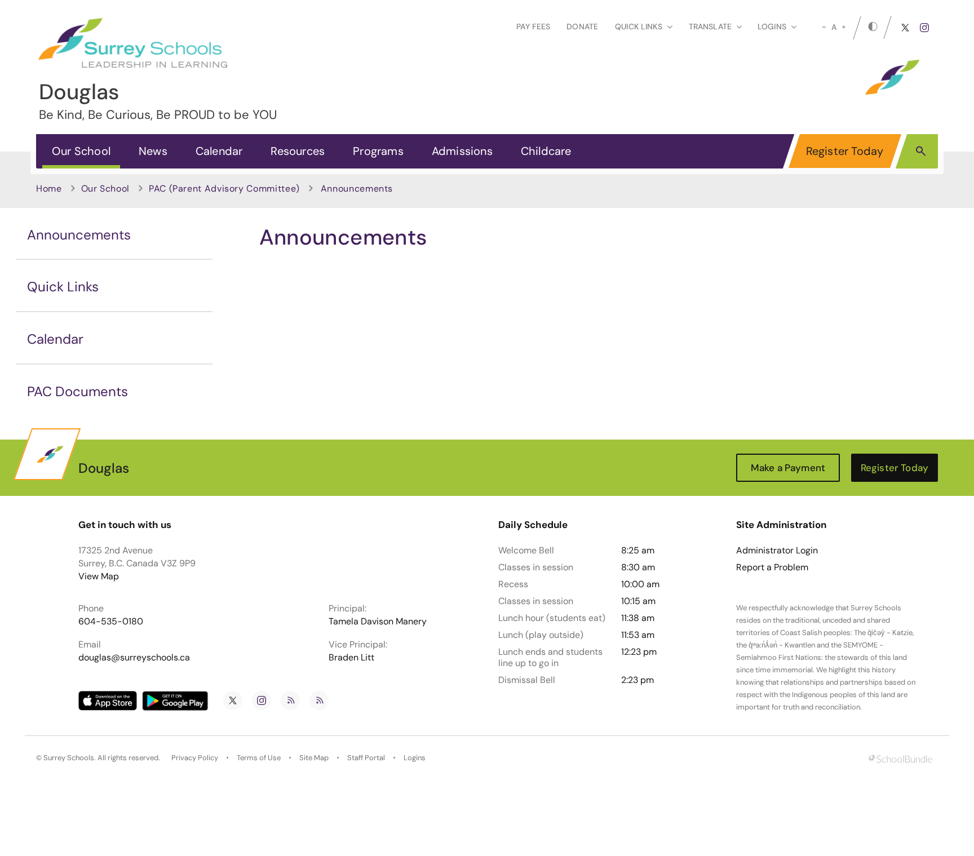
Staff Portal (366, 757)
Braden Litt (351, 657)
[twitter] (905, 27)
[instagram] (924, 27)
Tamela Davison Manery (378, 621)
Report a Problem (772, 567)
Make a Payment (788, 468)
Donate (582, 26)
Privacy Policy (194, 757)
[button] (921, 150)
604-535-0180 (110, 621)
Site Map (314, 757)
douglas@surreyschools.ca (134, 657)
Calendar (219, 151)
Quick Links (63, 286)
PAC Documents (77, 391)
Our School (81, 151)
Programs (378, 151)
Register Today (845, 151)
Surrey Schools (68, 757)
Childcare (546, 151)
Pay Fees (533, 26)
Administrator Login (777, 550)
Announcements (79, 234)
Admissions (462, 151)
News (153, 151)
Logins (415, 757)
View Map (98, 576)
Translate (710, 26)
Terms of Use (259, 757)
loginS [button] (772, 26)
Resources (298, 151)
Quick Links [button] (638, 26)
